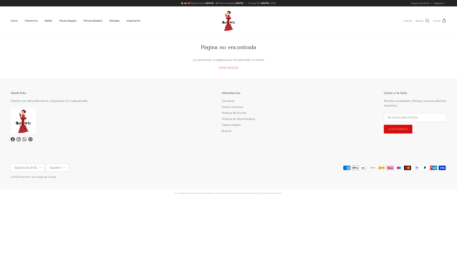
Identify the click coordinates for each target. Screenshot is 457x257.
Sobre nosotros (232, 107)
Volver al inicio (228, 67)
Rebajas (114, 20)
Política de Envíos (234, 113)
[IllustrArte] (228, 20)
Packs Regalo (67, 20)
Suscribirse (398, 129)
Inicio (14, 20)
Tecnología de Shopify (43, 176)
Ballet (48, 20)
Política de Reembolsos (238, 119)
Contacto (228, 101)
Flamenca (31, 20)
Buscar (227, 131)
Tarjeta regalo (231, 125)
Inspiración (134, 20)
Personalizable (93, 20)
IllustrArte (24, 176)
